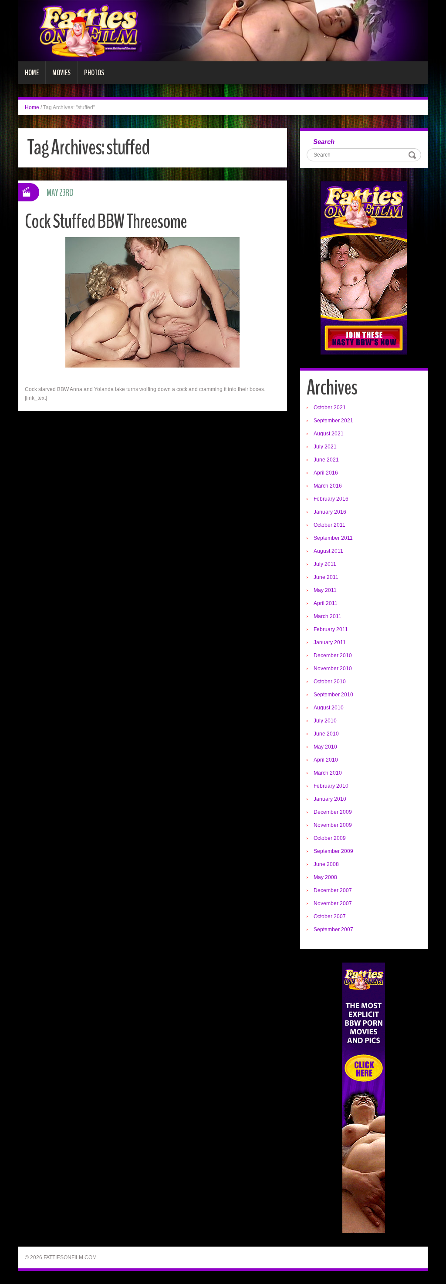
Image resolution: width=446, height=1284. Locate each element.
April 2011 (326, 603)
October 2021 (330, 408)
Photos (94, 72)
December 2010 (333, 655)
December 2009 (333, 812)
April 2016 (326, 473)
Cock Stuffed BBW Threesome (106, 221)
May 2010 (325, 747)
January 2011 (330, 642)
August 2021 (329, 434)
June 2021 (326, 460)
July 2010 (325, 721)
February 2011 (331, 629)
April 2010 (326, 760)
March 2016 (328, 486)
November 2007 (333, 903)
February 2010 (331, 786)
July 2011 (325, 564)
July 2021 (325, 447)
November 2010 (333, 668)
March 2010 (328, 773)
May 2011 (325, 590)
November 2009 (333, 825)
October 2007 (330, 916)
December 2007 (333, 890)
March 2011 (327, 616)
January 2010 (330, 799)
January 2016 (330, 512)
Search (323, 141)
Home (32, 72)
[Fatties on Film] (223, 30)
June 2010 (326, 734)
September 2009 (333, 851)
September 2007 (333, 929)
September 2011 (333, 538)
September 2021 (333, 421)
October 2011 (329, 525)
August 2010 (329, 708)
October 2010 (330, 682)
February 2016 (331, 499)
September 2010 (333, 695)
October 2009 (330, 838)
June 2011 (326, 577)
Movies (61, 72)
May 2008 (325, 877)
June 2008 (326, 864)
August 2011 (328, 551)
